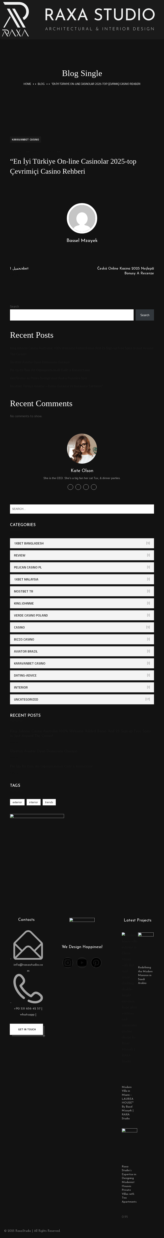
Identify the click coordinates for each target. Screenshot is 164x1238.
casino (19, 627)
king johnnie (24, 603)
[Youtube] (82, 962)
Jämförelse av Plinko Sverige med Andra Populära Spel (48, 378)
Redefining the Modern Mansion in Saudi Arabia (145, 975)
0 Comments (72, 151)
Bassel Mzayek (43, 151)
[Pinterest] (96, 962)
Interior (21, 687)
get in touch (27, 1029)
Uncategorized (26, 699)
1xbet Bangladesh (29, 543)
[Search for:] (82, 508)
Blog (41, 84)
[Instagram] (68, 962)
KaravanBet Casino (25, 139)
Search (14, 306)
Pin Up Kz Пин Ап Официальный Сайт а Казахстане (50, 370)
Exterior (17, 802)
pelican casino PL (28, 567)
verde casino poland (31, 615)
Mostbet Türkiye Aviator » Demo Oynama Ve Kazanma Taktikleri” (56, 386)
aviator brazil (26, 651)
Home (27, 84)
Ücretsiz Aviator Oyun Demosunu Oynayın (40, 362)
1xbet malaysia (26, 579)
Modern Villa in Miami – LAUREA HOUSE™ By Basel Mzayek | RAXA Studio (128, 1103)
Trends (49, 802)
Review (19, 555)
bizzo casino (24, 639)
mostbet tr (23, 591)
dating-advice (25, 675)
